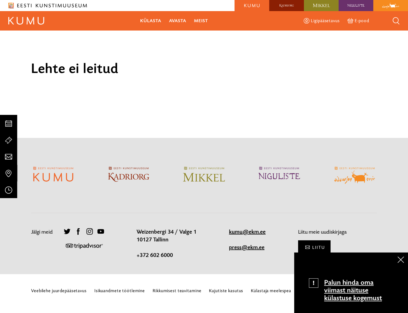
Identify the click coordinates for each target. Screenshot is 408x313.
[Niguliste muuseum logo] (356, 5)
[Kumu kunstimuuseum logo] (252, 5)
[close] (400, 259)
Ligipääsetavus (325, 20)
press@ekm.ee (247, 247)
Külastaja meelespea (271, 290)
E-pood (362, 20)
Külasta (150, 21)
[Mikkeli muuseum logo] (321, 5)
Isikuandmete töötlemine (119, 290)
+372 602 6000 (155, 255)
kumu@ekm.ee (247, 232)
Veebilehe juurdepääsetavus (59, 290)
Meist (201, 21)
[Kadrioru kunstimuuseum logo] (286, 5)
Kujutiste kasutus (226, 290)
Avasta (177, 21)
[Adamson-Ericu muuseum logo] (390, 5)
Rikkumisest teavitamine (177, 290)
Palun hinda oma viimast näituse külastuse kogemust (353, 290)
